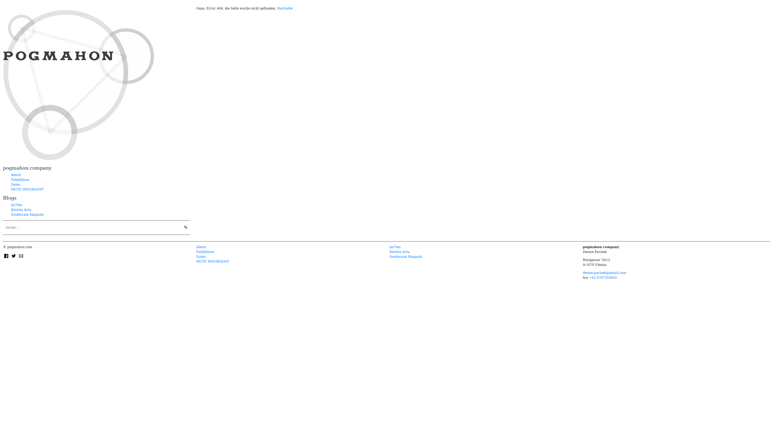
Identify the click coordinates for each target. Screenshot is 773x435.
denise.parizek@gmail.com (604, 273)
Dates (15, 184)
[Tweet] (14, 256)
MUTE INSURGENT (27, 189)
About (16, 175)
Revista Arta (21, 210)
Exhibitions (20, 180)
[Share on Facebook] (6, 256)
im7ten (16, 205)
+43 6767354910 (603, 278)
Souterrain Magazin (27, 214)
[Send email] (21, 256)
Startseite (285, 8)
